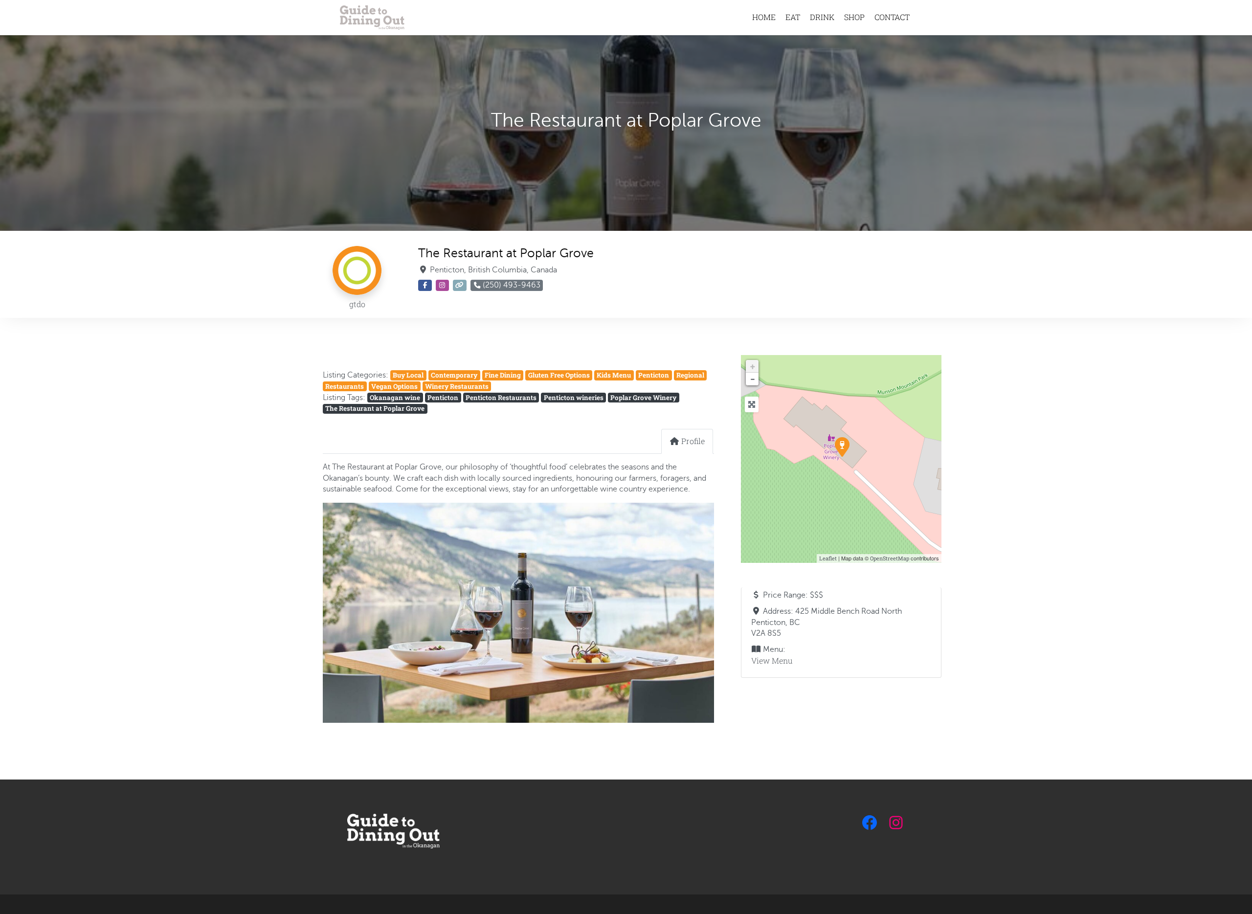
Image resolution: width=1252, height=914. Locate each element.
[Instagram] (896, 822)
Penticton (653, 375)
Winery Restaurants (457, 386)
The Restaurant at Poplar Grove (375, 408)
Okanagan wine (395, 397)
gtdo (357, 304)
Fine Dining (503, 375)
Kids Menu (614, 375)
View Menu (772, 660)
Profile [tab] (693, 441)
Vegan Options (394, 386)
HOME (764, 17)
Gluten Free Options (559, 375)
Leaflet (828, 558)
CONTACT (892, 17)
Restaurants (344, 386)
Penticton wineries (574, 397)
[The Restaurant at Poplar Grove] (841, 446)
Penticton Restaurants (501, 397)
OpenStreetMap (889, 558)
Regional (690, 375)
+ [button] (752, 366)
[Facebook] (869, 822)
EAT (792, 17)
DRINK (822, 17)
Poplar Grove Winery (643, 397)
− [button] (752, 379)
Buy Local (408, 375)
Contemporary (454, 375)
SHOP (854, 17)
